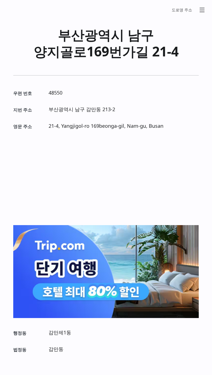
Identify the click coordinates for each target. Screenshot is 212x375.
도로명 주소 (182, 9)
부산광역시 (91, 35)
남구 (141, 35)
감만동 (93, 109)
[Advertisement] (106, 177)
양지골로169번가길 (91, 51)
